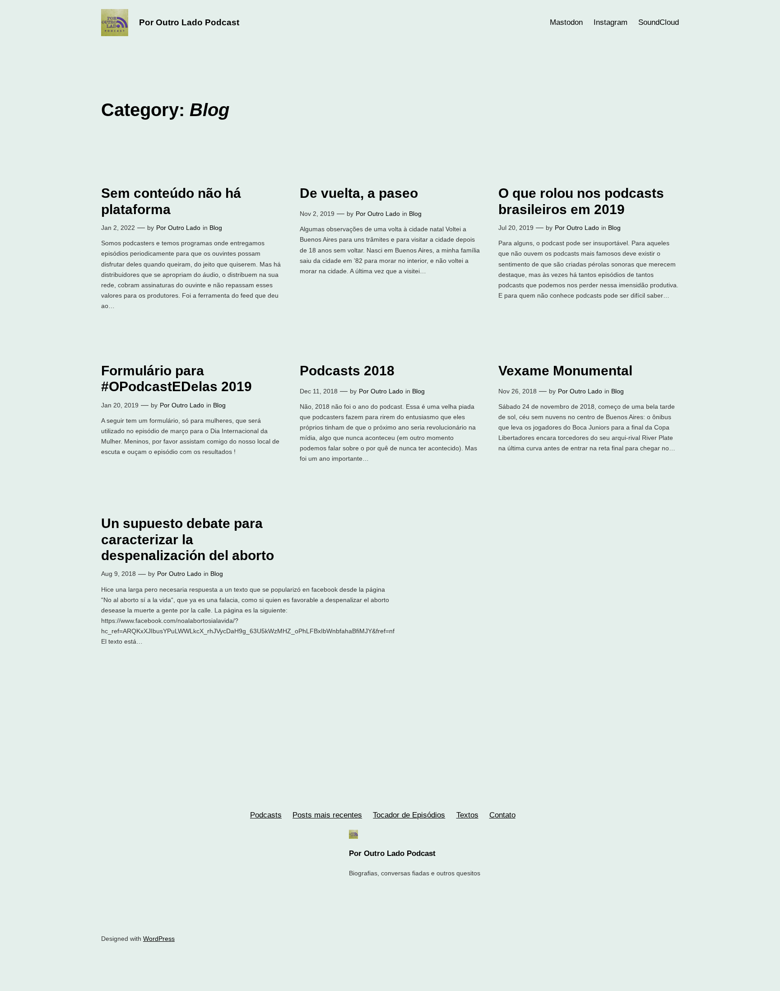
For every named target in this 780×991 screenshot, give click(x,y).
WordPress (159, 938)
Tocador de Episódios (409, 815)
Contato (502, 815)
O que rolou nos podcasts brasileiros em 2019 (581, 201)
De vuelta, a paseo (359, 193)
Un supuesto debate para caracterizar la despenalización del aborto (187, 539)
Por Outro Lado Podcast (189, 22)
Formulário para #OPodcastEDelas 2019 (176, 378)
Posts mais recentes (327, 815)
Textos (467, 815)
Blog (215, 227)
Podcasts (266, 815)
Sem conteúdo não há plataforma (171, 201)
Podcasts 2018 (347, 370)
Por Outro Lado (178, 227)
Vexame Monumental (565, 370)
